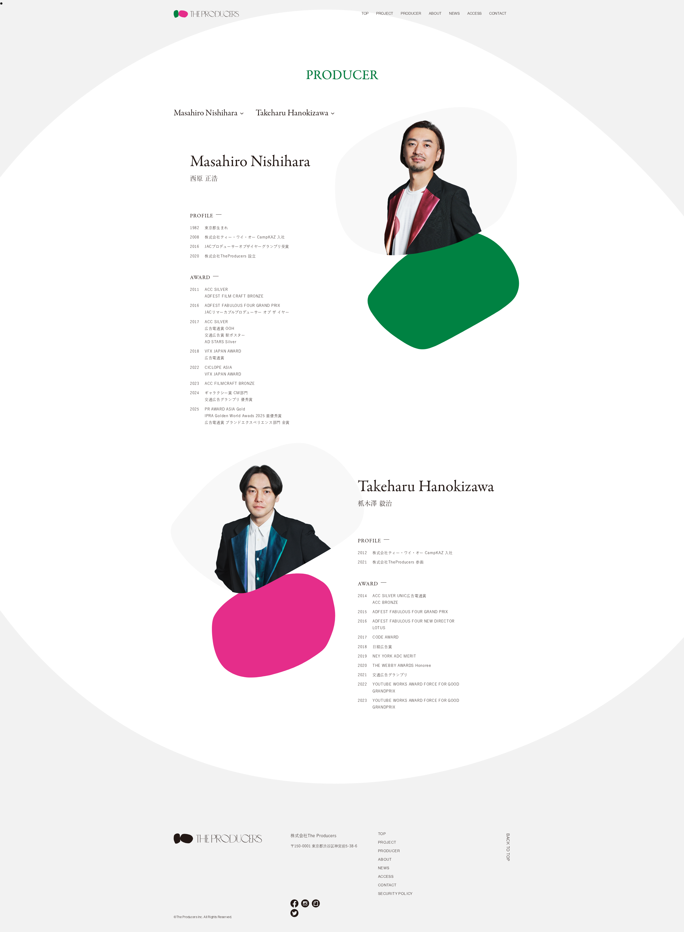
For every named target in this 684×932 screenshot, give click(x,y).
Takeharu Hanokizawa (292, 113)
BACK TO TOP (508, 847)
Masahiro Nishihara (206, 113)
